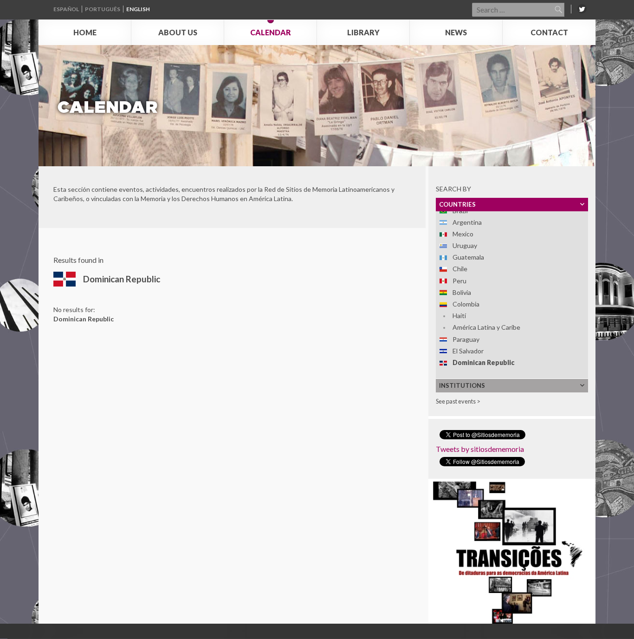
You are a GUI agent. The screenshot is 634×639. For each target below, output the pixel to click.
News (456, 32)
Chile (460, 269)
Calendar (270, 32)
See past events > (458, 401)
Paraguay (466, 339)
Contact (549, 32)
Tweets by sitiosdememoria (480, 448)
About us (177, 32)
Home (85, 32)
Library (363, 32)
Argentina (467, 222)
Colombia (466, 304)
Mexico (463, 234)
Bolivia (462, 292)
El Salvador (468, 351)
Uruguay (465, 245)
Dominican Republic (483, 362)
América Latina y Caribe (486, 327)
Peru (459, 281)
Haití (459, 316)
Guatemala (468, 257)
